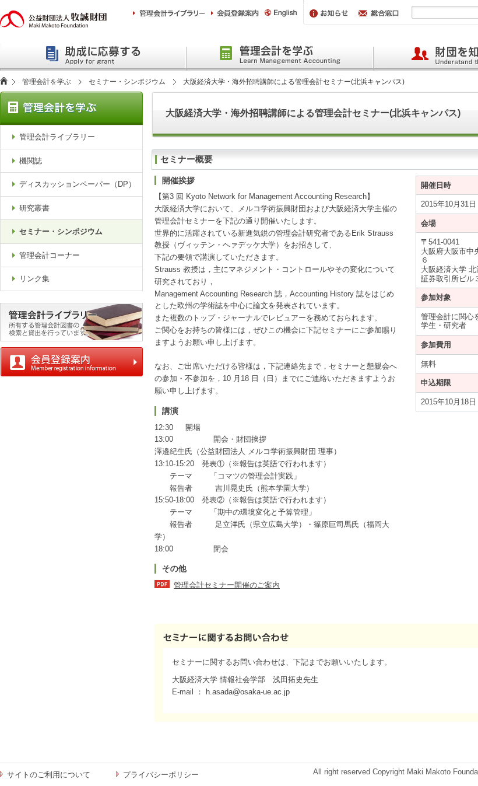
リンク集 (34, 278)
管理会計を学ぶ (46, 82)
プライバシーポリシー (161, 774)
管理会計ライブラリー (57, 136)
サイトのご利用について (48, 774)
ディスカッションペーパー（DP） (77, 184)
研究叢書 (34, 208)
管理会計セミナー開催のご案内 (227, 585)
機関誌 (30, 160)
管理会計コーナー (49, 255)
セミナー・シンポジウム (127, 82)
